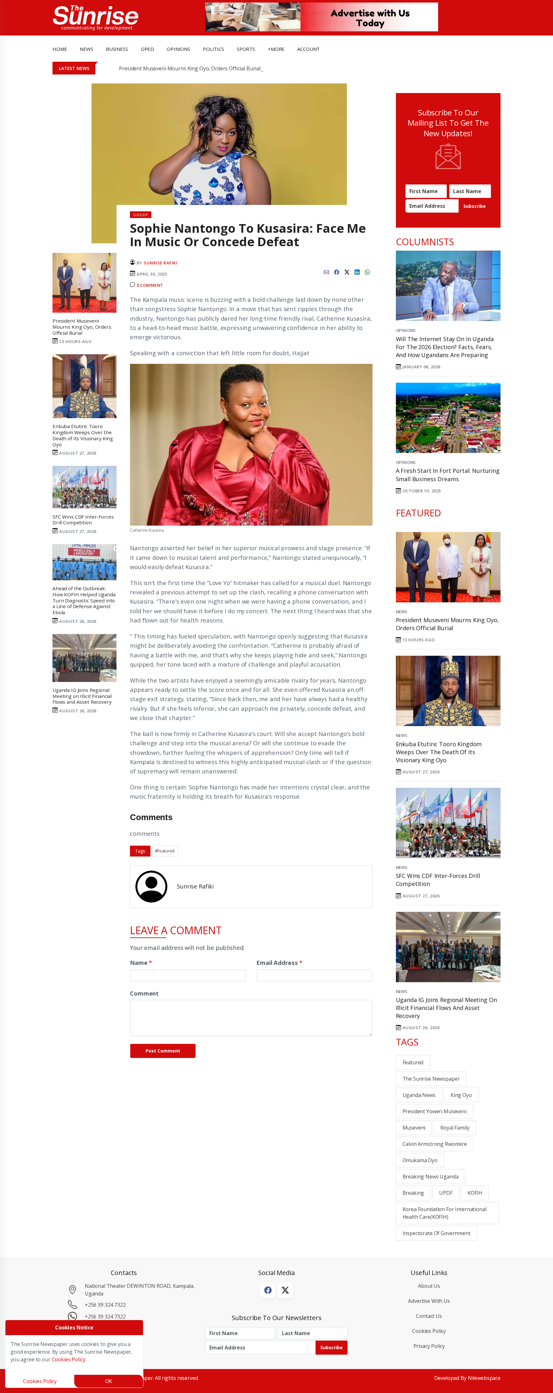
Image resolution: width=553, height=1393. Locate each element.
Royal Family (454, 1127)
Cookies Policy (429, 1330)
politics (213, 49)
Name (141, 962)
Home (59, 49)
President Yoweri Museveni (435, 1111)
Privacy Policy (429, 1346)
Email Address (279, 962)
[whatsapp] (367, 271)
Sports (246, 49)
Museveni (414, 1127)
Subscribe (474, 206)
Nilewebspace (484, 1377)
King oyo (461, 1095)
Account (308, 49)
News (401, 611)
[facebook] (337, 271)
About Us (429, 1285)
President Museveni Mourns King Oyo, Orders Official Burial (189, 68)
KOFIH (475, 1192)
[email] (326, 271)
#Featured (165, 851)
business (117, 49)
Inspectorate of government (436, 1233)
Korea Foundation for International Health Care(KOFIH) (444, 1213)
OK (108, 1381)
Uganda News (419, 1095)
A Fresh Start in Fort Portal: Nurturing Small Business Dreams (448, 474)
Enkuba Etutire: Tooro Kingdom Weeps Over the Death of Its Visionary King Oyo (439, 752)
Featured (413, 1062)
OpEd (147, 49)
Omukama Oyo (420, 1160)
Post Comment (163, 1051)
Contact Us (429, 1315)
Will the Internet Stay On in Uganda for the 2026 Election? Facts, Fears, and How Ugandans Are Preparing (445, 347)
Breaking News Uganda (431, 1176)
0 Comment (150, 285)
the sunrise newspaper (431, 1078)
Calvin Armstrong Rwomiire (435, 1143)
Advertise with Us (429, 1300)
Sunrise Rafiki (160, 263)
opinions (178, 49)
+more (276, 49)
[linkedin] (357, 271)
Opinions (406, 330)
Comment (144, 993)
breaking (413, 1192)
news (86, 49)
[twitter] (347, 271)
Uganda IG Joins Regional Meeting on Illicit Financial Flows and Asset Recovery (446, 1008)
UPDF (445, 1192)
